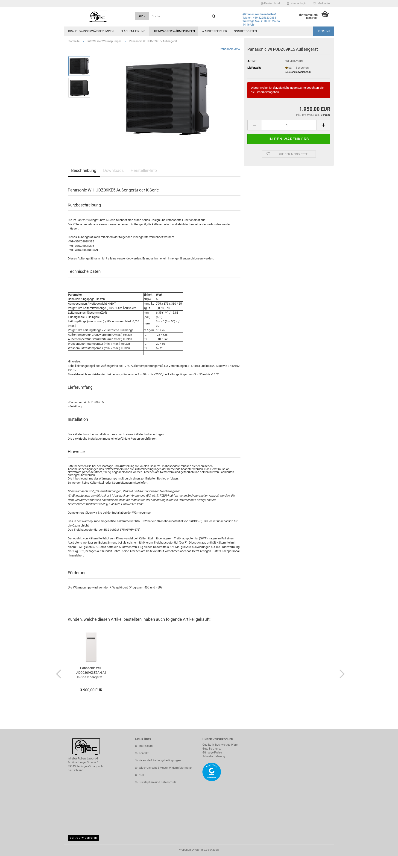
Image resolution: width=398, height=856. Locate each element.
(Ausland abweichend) (298, 72)
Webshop (185, 849)
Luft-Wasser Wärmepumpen (173, 31)
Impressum (146, 745)
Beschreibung (83, 170)
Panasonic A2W (230, 49)
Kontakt (144, 753)
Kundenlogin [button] (298, 3)
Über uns (323, 31)
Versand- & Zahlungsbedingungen (160, 760)
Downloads (113, 170)
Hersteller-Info (144, 170)
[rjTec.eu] (98, 16)
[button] (270, 3)
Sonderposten (245, 31)
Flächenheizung (133, 31)
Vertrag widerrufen (83, 837)
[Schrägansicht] (167, 98)
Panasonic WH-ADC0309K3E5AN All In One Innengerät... (91, 672)
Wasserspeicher (214, 31)
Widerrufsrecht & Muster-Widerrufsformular (165, 767)
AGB (141, 775)
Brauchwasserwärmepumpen (91, 31)
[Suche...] (213, 16)
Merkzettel (323, 3)
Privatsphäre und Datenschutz (157, 782)
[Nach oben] (385, 849)
